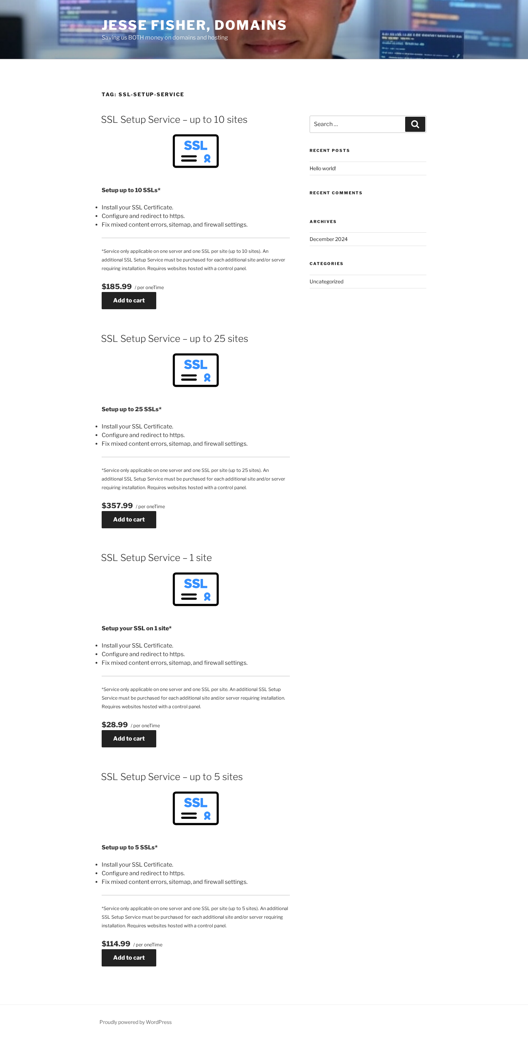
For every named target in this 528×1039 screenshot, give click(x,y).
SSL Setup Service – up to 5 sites (172, 776)
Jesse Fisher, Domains (194, 25)
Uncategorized (326, 281)
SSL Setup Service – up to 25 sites (174, 338)
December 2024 (329, 239)
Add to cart (129, 300)
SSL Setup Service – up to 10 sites (174, 119)
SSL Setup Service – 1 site (156, 557)
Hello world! (323, 168)
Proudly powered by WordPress (135, 1022)
